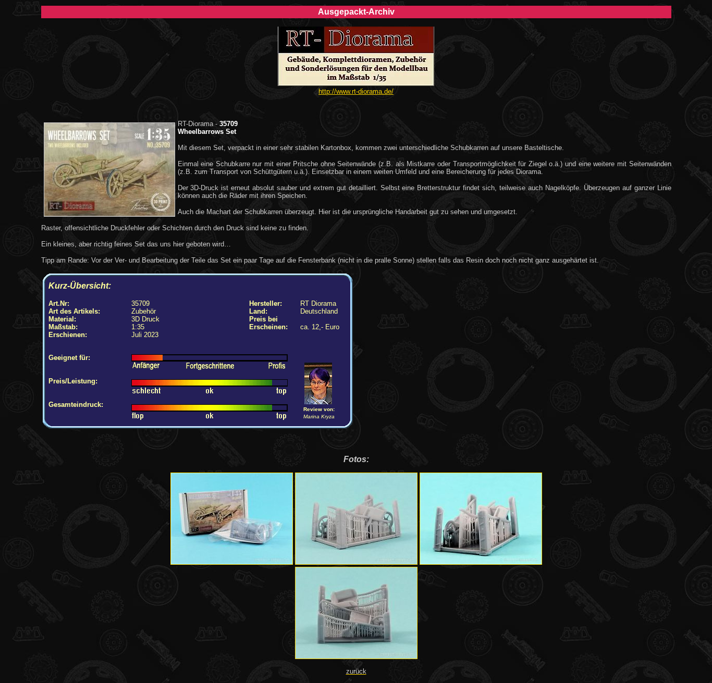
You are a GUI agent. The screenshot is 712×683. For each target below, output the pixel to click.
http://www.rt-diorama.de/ (356, 91)
